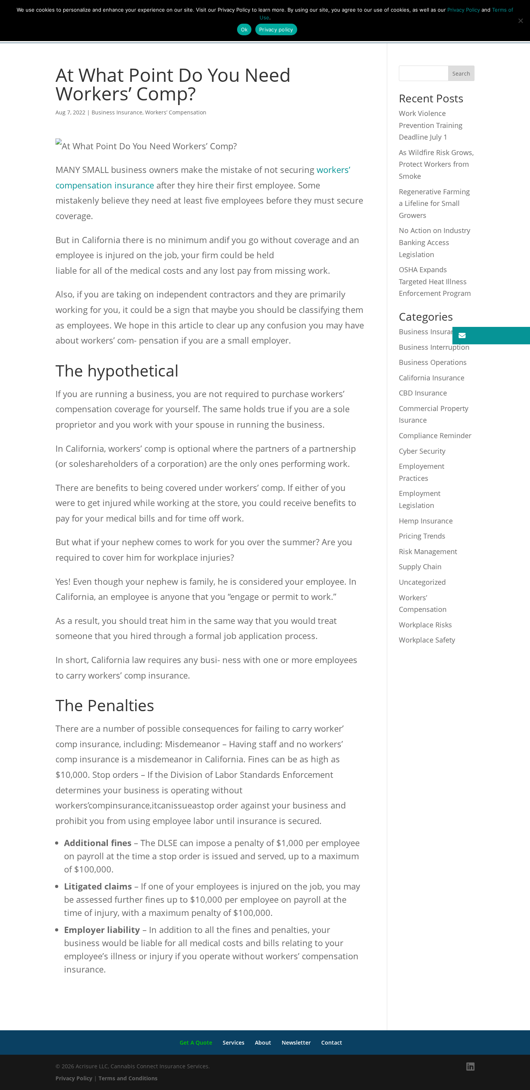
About (263, 1042)
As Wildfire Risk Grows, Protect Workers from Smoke (436, 164)
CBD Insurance (423, 392)
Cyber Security (422, 451)
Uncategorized (422, 582)
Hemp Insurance (426, 520)
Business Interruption (434, 347)
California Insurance (431, 377)
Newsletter (296, 1042)
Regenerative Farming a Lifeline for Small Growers (434, 203)
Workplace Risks (425, 624)
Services (233, 1042)
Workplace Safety (427, 639)
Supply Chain (420, 566)
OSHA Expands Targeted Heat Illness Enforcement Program (435, 281)
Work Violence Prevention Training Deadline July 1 (430, 125)
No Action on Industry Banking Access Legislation (434, 242)
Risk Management (428, 551)
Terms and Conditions (128, 1078)
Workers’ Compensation (175, 112)
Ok (244, 29)
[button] (491, 335)
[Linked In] (470, 1067)
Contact (331, 1042)
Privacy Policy (73, 1078)
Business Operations (433, 362)
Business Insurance (117, 112)
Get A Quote (196, 1042)
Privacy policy (276, 29)
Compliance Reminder (435, 435)
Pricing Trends (422, 536)
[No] (520, 20)
